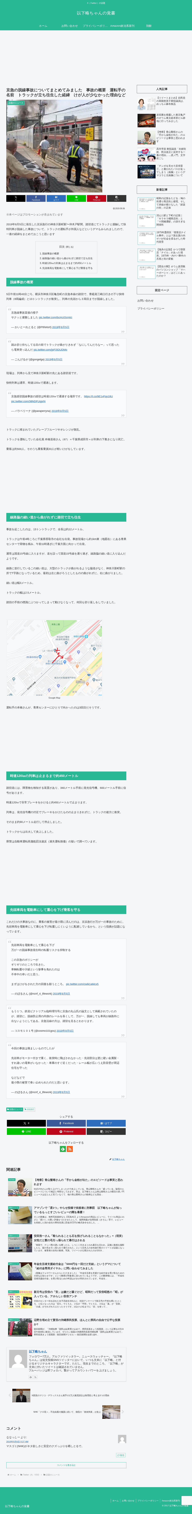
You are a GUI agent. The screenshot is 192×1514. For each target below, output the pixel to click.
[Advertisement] (96, 55)
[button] (116, 198)
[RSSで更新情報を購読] (70, 1149)
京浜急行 (30, 1109)
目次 (62, 246)
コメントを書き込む (66, 1465)
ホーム (115, 1500)
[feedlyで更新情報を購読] (63, 1149)
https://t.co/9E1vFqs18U (98, 396)
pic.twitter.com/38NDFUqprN (28, 401)
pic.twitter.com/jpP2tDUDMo (50, 349)
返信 (122, 1455)
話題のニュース (16, 1109)
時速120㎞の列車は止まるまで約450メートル (66, 263)
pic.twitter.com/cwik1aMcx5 (82, 984)
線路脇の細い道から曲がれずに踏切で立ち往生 (67, 258)
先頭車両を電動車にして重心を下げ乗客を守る (67, 268)
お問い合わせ (145, 300)
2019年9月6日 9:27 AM (17, 1441)
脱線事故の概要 (50, 253)
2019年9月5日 (60, 327)
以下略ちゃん (38, 1351)
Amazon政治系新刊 (171, 1500)
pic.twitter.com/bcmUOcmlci (55, 317)
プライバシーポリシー (150, 308)
